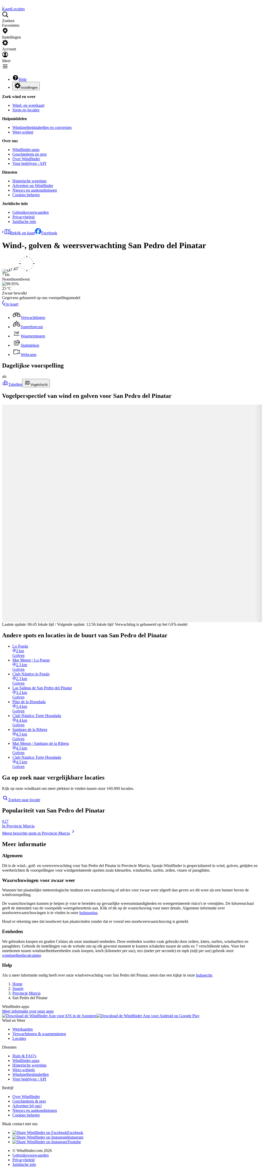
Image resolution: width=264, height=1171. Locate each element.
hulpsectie (204, 975)
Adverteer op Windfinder (32, 185)
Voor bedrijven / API (29, 163)
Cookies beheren (26, 195)
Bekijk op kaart (22, 233)
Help (23, 79)
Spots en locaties (25, 110)
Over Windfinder (26, 159)
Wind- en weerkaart (28, 105)
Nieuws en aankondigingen (34, 190)
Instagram (75, 1137)
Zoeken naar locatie (24, 800)
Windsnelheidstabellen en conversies (42, 127)
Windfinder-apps (25, 149)
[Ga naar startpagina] (2, 4)
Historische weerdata (29, 181)
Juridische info (24, 221)
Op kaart (11, 304)
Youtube (74, 1142)
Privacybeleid (23, 217)
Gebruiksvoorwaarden (30, 212)
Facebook (49, 233)
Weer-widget (22, 132)
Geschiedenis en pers (29, 154)
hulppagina (88, 912)
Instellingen (29, 88)
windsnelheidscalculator (21, 955)
